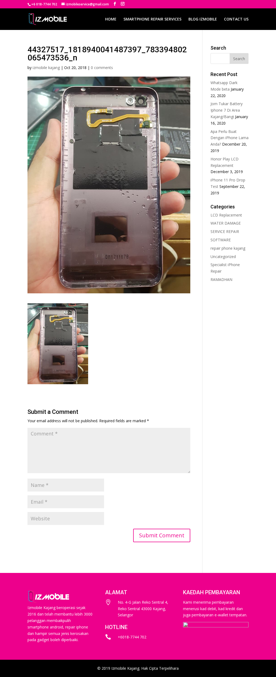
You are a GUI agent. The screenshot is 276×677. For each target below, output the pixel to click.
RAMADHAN (221, 279)
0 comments (102, 67)
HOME (110, 19)
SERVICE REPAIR (225, 231)
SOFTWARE (221, 239)
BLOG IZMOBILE (202, 19)
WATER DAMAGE (226, 223)
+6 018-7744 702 (44, 4)
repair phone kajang (228, 248)
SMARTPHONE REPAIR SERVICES (152, 19)
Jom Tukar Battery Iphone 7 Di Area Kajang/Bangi (227, 110)
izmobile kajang (46, 67)
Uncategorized (223, 256)
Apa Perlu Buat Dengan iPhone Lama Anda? (230, 138)
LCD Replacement (226, 215)
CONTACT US (236, 19)
